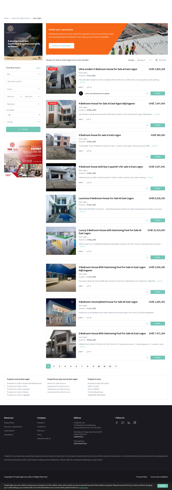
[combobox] (23, 74)
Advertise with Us (44, 438)
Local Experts (9, 430)
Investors (40, 422)
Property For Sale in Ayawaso (18, 389)
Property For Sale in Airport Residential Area (24, 383)
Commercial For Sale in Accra (58, 392)
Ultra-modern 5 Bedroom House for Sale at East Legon (108, 69)
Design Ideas (9, 422)
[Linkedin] (129, 422)
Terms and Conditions (159, 477)
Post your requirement (13, 426)
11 (104, 366)
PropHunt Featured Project (98, 383)
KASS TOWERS (93, 389)
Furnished (10, 110)
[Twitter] (122, 422)
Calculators (8, 434)
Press (39, 434)
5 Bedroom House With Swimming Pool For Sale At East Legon (112, 333)
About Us (40, 430)
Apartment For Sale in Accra (58, 386)
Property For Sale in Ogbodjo (18, 395)
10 (99, 366)
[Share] (147, 93)
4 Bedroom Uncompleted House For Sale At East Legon (108, 301)
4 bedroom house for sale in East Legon (100, 135)
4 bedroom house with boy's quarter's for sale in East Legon (111, 166)
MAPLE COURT (93, 386)
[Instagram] (135, 422)
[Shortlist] (72, 69)
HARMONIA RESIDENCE (97, 395)
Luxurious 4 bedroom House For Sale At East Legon (106, 198)
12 (110, 366)
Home (6, 18)
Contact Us (41, 426)
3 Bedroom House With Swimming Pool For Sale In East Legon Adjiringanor (112, 268)
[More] (82, 82)
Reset (38, 68)
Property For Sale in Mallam (18, 392)
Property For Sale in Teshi (17, 386)
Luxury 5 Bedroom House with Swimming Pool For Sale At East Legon (110, 232)
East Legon (37, 18)
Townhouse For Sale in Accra (58, 389)
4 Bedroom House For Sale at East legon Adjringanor (107, 103)
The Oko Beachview (95, 392)
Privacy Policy (141, 477)
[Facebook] (117, 422)
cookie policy (83, 487)
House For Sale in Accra (21, 18)
